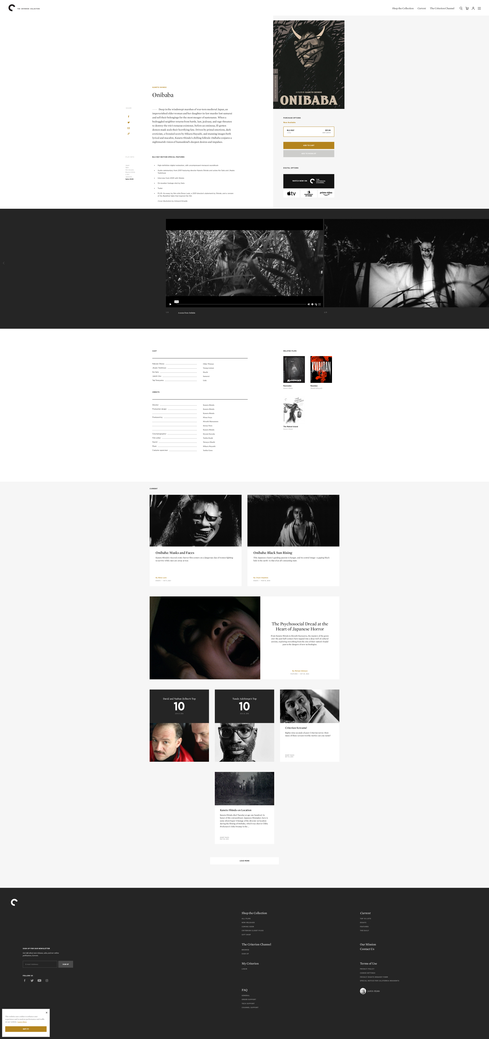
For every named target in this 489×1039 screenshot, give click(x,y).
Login (244, 969)
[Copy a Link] (129, 134)
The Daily (364, 931)
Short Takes (289, 755)
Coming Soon (248, 927)
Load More (244, 861)
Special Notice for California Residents (379, 981)
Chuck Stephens (262, 578)
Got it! (26, 1029)
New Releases (248, 922)
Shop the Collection (402, 8)
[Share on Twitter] (129, 122)
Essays (158, 580)
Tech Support (248, 1003)
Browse (245, 950)
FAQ (244, 990)
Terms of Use (368, 963)
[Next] (485, 263)
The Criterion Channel (442, 8)
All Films (246, 919)
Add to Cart (308, 145)
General (246, 995)
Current (422, 8)
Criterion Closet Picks (253, 931)
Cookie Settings (367, 973)
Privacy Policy (367, 969)
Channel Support (250, 1007)
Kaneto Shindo (159, 87)
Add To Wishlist (308, 153)
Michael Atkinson (301, 671)
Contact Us (367, 949)
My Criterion (250, 963)
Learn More (22, 1022)
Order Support (249, 999)
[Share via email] (128, 128)
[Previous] (4, 263)
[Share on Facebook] (128, 117)
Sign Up (245, 954)
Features (294, 674)
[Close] (46, 1012)
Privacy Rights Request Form (374, 977)
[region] (26, 1023)
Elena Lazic (162, 578)
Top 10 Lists (365, 919)
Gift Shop (246, 935)
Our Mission (368, 944)
